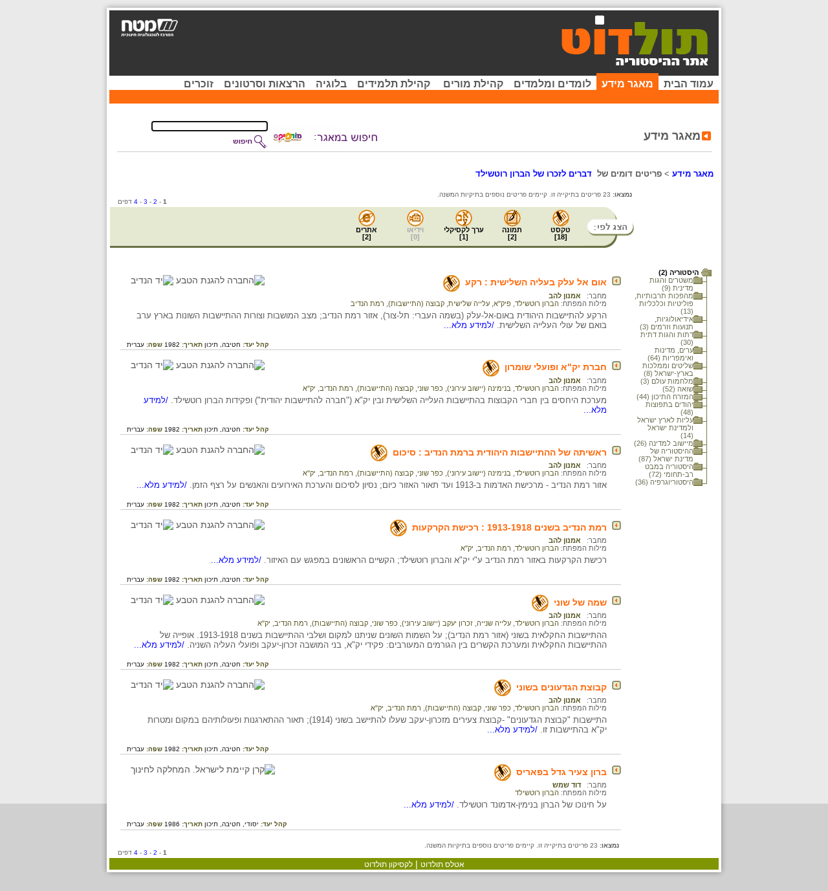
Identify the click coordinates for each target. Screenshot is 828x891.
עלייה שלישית (469, 303)
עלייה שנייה (494, 623)
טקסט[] (560, 233)
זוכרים (198, 83)
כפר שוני (430, 388)
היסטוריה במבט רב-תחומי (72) (669, 470)
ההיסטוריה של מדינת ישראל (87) (665, 455)
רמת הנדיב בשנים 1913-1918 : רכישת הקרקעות (509, 527)
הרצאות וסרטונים (264, 83)
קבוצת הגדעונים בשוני (561, 687)
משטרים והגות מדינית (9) (671, 284)
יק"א (309, 388)
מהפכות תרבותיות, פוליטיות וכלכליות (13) (664, 303)
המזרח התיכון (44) (665, 397)
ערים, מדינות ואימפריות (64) (670, 354)
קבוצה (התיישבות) (416, 303)
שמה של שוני (580, 602)
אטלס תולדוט (442, 864)
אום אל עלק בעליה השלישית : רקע (536, 282)
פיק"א (502, 303)
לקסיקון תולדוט (388, 864)
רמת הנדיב (367, 303)
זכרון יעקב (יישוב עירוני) (437, 623)
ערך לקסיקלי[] (464, 233)
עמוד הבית (689, 83)
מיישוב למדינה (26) (663, 443)
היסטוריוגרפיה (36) (664, 482)
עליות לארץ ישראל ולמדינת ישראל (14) (665, 427)
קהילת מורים (473, 83)
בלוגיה (331, 83)
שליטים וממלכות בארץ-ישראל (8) (667, 369)
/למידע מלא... (470, 325)
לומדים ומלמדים (552, 83)
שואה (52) (677, 389)
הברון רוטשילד (537, 303)
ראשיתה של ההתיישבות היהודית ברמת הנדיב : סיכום (500, 452)
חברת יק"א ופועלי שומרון (556, 367)
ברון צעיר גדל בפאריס (561, 772)
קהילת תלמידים (393, 83)
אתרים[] (366, 233)
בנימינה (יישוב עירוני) (479, 388)
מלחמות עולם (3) (666, 381)
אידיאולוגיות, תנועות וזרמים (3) (666, 323)
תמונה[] (512, 233)
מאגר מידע (627, 83)
